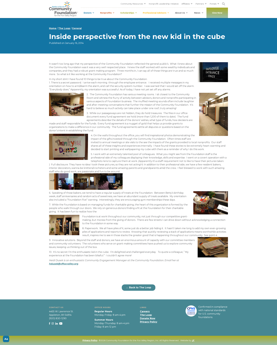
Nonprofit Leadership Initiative (164, 4)
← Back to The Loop (138, 287)
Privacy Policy (148, 321)
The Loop (64, 28)
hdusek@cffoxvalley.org (63, 263)
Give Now (217, 13)
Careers (145, 311)
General (77, 28)
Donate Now (147, 318)
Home (52, 28)
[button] (133, 3)
